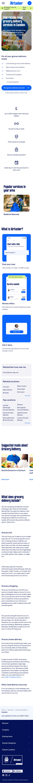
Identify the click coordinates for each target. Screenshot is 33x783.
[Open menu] (3, 3)
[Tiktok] (9, 775)
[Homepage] (16, 3)
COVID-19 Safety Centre (12, 677)
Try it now (24, 8)
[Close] (31, 8)
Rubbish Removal (11, 214)
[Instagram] (6, 775)
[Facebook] (3, 775)
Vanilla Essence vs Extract (13, 470)
